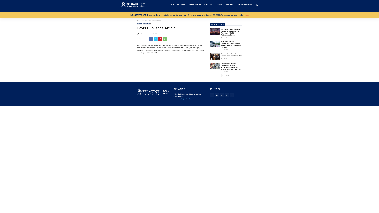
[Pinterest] (160, 39)
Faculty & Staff (146, 23)
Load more (225, 75)
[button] (257, 5)
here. (246, 15)
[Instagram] (217, 95)
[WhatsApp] (165, 39)
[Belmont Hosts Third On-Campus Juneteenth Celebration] (215, 56)
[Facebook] (151, 39)
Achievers (139, 23)
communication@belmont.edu (183, 99)
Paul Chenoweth (143, 34)
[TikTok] (222, 95)
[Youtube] (232, 95)
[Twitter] (156, 39)
